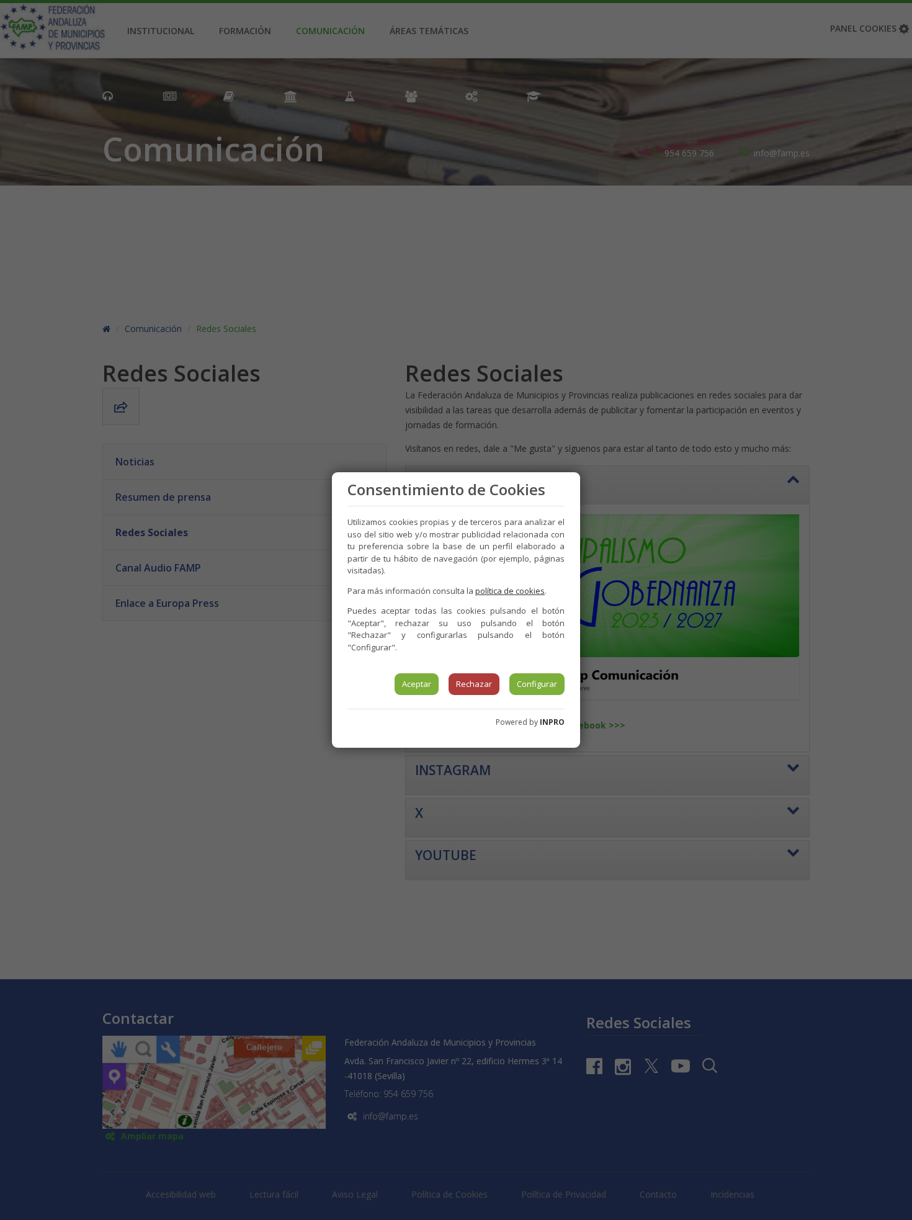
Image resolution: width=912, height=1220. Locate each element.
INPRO (552, 722)
